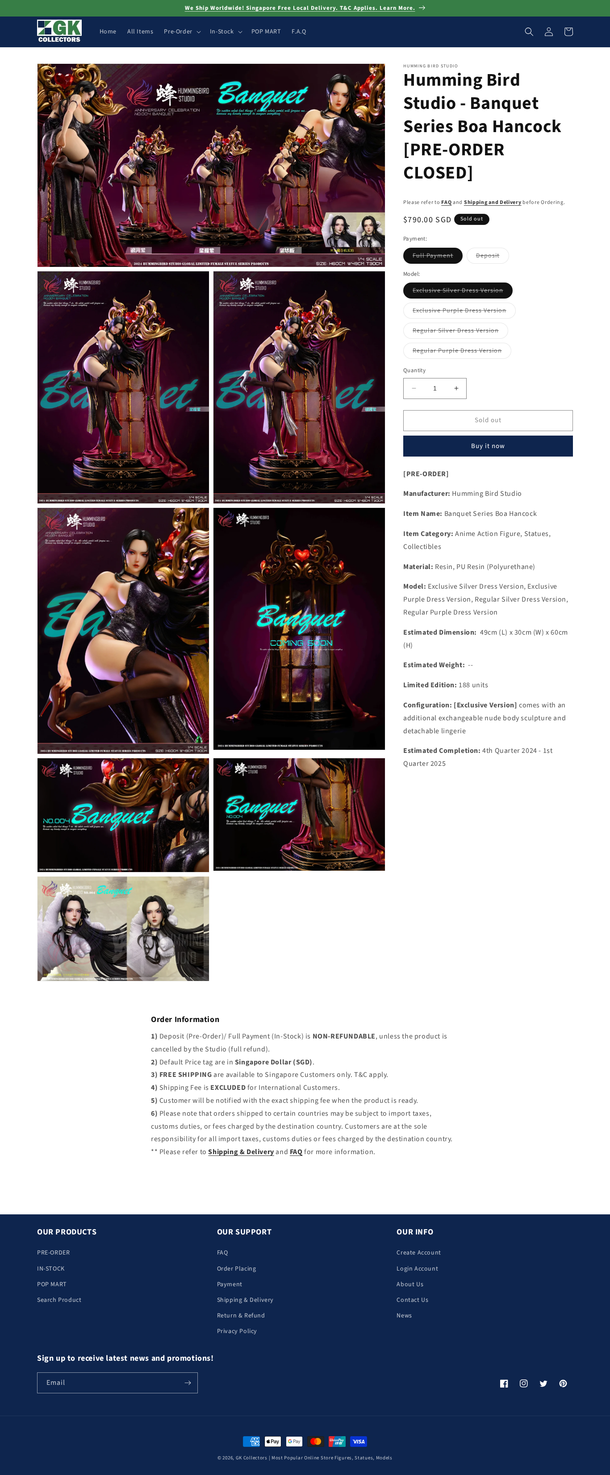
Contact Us (412, 1300)
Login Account (417, 1268)
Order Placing (236, 1268)
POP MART (52, 1284)
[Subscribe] (187, 1382)
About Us (410, 1284)
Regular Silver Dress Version (460, 332)
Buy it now (488, 446)
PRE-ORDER (53, 1252)
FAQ (446, 202)
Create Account (419, 1252)
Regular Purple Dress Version (462, 352)
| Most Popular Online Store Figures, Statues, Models (331, 1457)
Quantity (414, 370)
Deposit (492, 257)
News (404, 1315)
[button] (181, 31)
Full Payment (438, 257)
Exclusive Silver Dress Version (463, 292)
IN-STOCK (51, 1268)
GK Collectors (251, 1457)
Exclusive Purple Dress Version (464, 312)
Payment (229, 1284)
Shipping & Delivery (245, 1300)
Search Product (59, 1300)
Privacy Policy (237, 1331)
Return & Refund (241, 1315)
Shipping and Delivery (493, 202)
